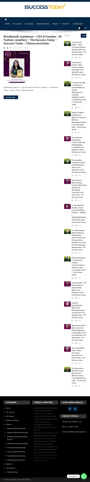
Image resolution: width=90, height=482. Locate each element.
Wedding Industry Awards (16, 460)
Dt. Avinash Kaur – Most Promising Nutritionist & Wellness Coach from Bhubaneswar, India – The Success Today (79, 376)
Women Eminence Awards (16, 428)
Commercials (77, 24)
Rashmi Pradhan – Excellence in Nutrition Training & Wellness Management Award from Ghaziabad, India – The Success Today (79, 121)
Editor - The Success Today (18, 48)
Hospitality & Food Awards (16, 456)
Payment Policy (12, 472)
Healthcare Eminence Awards (17, 443)
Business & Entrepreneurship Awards (17, 438)
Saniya (79, 57)
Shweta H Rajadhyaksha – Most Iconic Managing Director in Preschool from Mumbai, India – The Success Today (79, 310)
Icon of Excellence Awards (16, 452)
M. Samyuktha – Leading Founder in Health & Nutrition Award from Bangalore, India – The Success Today (79, 166)
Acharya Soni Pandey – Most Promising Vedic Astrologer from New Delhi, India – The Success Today (79, 69)
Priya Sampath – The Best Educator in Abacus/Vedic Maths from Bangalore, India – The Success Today (79, 289)
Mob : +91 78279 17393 (70, 427)
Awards (55, 24)
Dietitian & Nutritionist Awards (17, 432)
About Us (66, 24)
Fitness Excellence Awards (16, 448)
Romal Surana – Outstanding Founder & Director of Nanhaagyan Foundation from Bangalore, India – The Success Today (79, 145)
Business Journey (43, 24)
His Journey (29, 24)
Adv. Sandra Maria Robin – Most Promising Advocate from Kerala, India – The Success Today (78, 354)
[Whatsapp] (84, 476)
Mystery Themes (36, 479)
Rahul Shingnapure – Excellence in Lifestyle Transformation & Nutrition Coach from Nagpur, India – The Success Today (79, 266)
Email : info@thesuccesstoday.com (74, 432)
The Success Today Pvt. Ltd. (71, 422)
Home (7, 24)
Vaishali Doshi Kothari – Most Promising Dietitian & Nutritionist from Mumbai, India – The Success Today (79, 48)
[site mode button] (80, 28)
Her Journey (17, 24)
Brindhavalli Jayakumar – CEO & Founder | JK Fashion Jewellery (12, 97)
